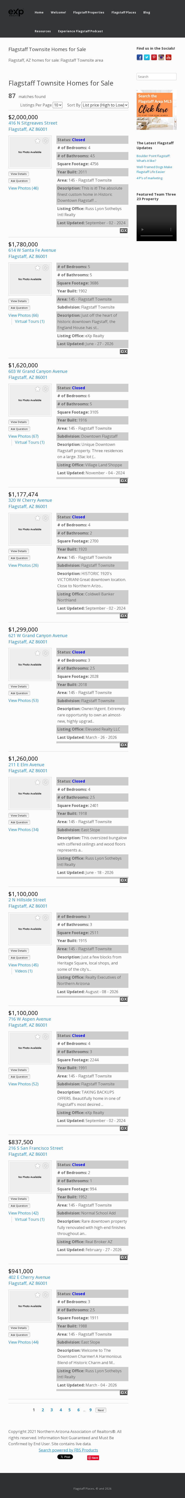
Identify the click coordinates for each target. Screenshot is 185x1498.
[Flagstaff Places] (16, 12)
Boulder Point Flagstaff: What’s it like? (153, 158)
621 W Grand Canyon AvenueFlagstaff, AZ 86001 (37, 639)
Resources (43, 31)
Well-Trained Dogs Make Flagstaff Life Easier (154, 169)
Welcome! (58, 12)
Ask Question (19, 181)
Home (39, 12)
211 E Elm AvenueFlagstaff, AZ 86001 (27, 768)
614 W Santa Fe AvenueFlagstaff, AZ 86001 (32, 253)
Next (101, 1410)
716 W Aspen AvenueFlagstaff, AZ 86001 (29, 1022)
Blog (146, 12)
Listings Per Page (36, 105)
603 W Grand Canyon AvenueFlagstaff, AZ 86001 (37, 374)
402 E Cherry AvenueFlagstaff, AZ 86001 (29, 1280)
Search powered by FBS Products (68, 1450)
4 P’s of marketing (149, 178)
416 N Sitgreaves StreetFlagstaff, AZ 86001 (32, 126)
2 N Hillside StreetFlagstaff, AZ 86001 (27, 903)
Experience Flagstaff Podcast (80, 31)
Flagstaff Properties (88, 12)
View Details (18, 174)
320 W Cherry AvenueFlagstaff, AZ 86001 (30, 503)
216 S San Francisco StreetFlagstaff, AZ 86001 (35, 1151)
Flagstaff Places (124, 12)
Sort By (73, 105)
